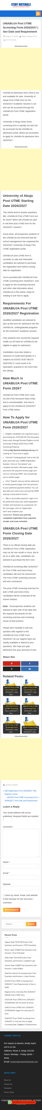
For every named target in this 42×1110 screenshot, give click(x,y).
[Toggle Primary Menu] (38, 13)
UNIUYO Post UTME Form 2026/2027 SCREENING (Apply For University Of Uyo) (19, 1010)
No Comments (11, 40)
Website (6, 884)
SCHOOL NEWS (12, 785)
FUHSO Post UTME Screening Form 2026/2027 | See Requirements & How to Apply (20, 984)
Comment (8, 827)
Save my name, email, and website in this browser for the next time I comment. (20, 899)
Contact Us (8, 1084)
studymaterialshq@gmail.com (24, 1062)
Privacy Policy (9, 1092)
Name (6, 862)
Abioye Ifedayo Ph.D (29, 36)
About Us (7, 1080)
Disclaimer (8, 1088)
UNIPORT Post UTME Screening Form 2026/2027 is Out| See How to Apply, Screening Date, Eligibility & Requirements (21, 1021)
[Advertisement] (21, 69)
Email (6, 873)
